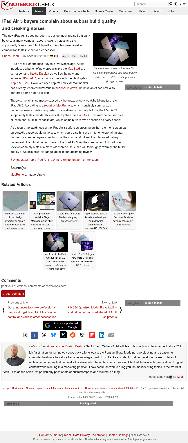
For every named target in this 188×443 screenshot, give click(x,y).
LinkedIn (179, 376)
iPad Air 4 (83, 115)
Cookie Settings (118, 435)
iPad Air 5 (29, 78)
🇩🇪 (51, 56)
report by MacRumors (58, 105)
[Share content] (25, 335)
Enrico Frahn (10, 56)
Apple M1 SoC (20, 83)
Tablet (83, 56)
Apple (65, 56)
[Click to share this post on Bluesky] (53, 335)
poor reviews (68, 88)
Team (67, 435)
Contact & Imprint (50, 435)
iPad (74, 56)
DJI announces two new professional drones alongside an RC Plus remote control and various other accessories (32, 312)
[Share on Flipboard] (91, 334)
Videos (53, 11)
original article (55, 346)
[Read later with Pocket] (82, 334)
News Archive (101, 388)
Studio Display (39, 73)
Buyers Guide (104, 11)
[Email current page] (111, 335)
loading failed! (134, 87)
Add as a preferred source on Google (66, 325)
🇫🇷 (56, 56)
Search (157, 11)
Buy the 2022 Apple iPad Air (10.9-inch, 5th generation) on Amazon (54, 159)
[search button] (171, 4)
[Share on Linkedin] (101, 334)
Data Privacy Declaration (89, 435)
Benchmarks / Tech (76, 11)
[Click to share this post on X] (63, 334)
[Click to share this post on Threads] (43, 335)
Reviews (23, 11)
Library (142, 11)
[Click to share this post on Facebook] (34, 335)
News (39, 11)
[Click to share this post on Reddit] (72, 334)
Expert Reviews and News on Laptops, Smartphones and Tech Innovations (43, 388)
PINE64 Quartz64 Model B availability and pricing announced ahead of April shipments (92, 312)
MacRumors (18, 174)
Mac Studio (75, 68)
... (183, 11)
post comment (14, 293)
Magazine (125, 11)
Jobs (171, 11)
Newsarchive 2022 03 (122, 388)
